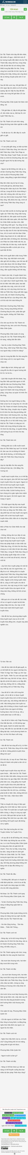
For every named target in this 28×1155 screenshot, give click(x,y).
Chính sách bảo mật (5, 1144)
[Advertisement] (14, 38)
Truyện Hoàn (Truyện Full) (9, 1138)
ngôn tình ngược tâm (18, 1113)
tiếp (20, 17)
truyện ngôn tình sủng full (18, 1118)
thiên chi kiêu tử (8, 1113)
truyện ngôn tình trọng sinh (14, 1120)
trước (7, 17)
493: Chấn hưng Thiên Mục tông (14, 12)
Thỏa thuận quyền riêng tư (16, 1146)
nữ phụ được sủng (8, 1115)
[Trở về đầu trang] (14, 1154)
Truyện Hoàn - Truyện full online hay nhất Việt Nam (9, 1)
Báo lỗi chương (14, 1135)
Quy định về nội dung (5, 1146)
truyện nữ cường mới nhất (14, 1123)
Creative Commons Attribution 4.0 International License (13, 1151)
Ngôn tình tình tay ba (20, 1115)
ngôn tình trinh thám (8, 1126)
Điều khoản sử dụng (14, 1144)
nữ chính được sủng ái (20, 1126)
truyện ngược (6, 1118)
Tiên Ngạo (14, 9)
